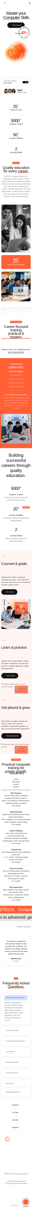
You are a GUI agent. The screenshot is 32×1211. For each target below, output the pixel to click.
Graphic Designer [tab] (16, 379)
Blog (16, 1193)
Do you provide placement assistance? (15, 1041)
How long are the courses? (12, 1030)
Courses (16, 1191)
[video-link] (6, 71)
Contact (16, 1203)
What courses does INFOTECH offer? (15, 997)
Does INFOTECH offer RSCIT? (13, 1092)
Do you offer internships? (12, 1072)
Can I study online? (10, 1051)
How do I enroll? (10, 1083)
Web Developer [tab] (16, 371)
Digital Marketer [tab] (16, 387)
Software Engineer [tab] (16, 383)
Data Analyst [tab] (16, 375)
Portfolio (16, 1198)
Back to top (15, 1205)
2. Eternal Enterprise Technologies (16, 1183)
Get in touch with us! (16, 352)
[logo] (3, 3)
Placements (16, 1200)
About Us (16, 1188)
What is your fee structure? (12, 1062)
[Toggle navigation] (30, 3)
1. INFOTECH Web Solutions (16, 1181)
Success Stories (16, 1195)
